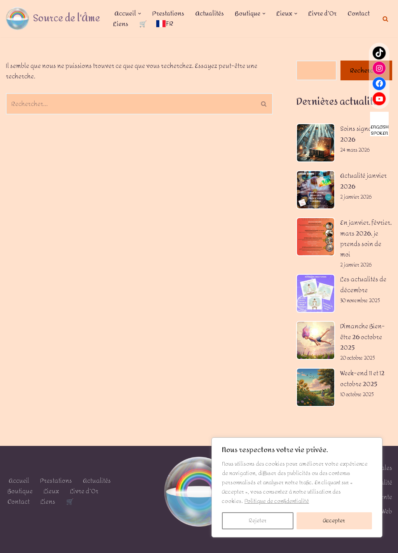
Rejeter (258, 520)
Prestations (168, 13)
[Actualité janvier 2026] (315, 191)
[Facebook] (379, 83)
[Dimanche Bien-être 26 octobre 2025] (315, 342)
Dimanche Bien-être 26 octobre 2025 (362, 336)
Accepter (334, 520)
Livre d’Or (322, 13)
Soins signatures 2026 (363, 134)
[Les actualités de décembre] (315, 295)
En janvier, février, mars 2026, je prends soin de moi (366, 238)
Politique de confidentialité (276, 501)
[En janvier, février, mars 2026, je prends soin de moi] (315, 238)
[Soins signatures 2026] (315, 144)
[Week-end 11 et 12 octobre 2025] (315, 389)
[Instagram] (379, 68)
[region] (296, 487)
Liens (120, 24)
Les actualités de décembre (363, 284)
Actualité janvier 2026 (363, 181)
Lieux (51, 491)
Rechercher (366, 70)
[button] (139, 13)
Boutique (20, 491)
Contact (358, 13)
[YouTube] (379, 98)
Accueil (18, 480)
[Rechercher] (385, 19)
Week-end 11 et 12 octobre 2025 (362, 378)
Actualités (209, 13)
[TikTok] (379, 53)
